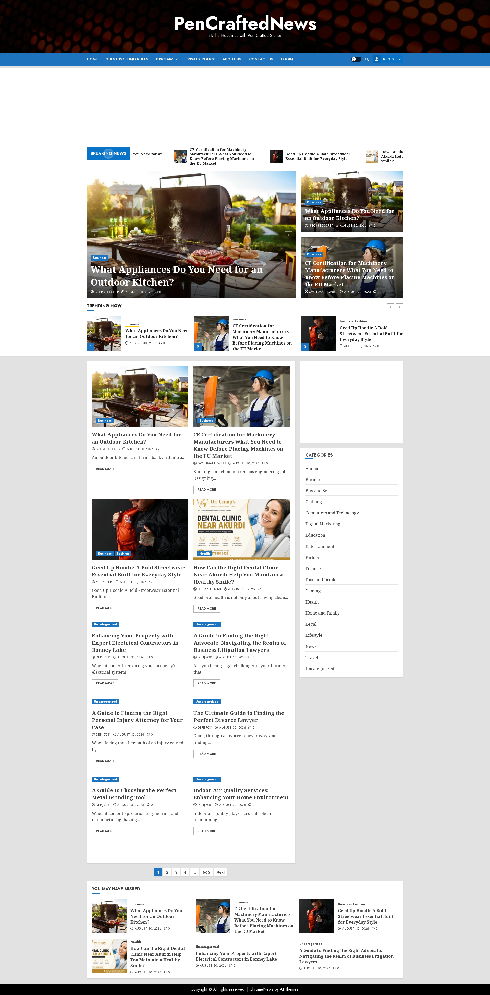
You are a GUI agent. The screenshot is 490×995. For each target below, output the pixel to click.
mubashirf (104, 582)
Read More (105, 468)
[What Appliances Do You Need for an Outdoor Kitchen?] (191, 234)
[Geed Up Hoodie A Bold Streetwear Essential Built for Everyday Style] (211, 333)
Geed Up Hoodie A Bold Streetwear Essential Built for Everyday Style (264, 333)
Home (92, 59)
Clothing (313, 502)
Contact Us (261, 59)
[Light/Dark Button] (356, 59)
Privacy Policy (200, 59)
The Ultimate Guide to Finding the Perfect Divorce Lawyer (238, 716)
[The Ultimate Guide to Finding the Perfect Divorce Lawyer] (241, 702)
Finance (313, 568)
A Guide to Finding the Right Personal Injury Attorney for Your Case (137, 720)
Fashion (254, 321)
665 (206, 872)
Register (392, 59)
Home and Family (322, 613)
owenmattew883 (323, 292)
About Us (232, 59)
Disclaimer (167, 59)
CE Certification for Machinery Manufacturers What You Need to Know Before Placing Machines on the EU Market (350, 274)
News (310, 646)
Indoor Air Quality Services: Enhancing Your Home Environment (241, 794)
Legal (310, 624)
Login (287, 59)
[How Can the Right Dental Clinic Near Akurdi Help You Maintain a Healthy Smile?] (318, 333)
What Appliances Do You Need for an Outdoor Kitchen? (177, 275)
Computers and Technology (332, 513)
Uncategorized (105, 624)
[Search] (367, 59)
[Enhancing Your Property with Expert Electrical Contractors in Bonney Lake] (140, 624)
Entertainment (319, 546)
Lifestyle (313, 635)
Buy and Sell (317, 491)
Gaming (313, 591)
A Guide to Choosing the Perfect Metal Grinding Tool (134, 794)
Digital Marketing (322, 524)
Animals (313, 468)
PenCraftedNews (245, 23)
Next (220, 872)
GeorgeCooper (107, 292)
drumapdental (210, 589)
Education (315, 535)
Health (345, 321)
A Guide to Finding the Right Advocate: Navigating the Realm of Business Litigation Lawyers (239, 642)
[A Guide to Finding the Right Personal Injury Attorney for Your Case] (140, 702)
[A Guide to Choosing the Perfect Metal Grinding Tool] (140, 779)
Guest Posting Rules (126, 59)
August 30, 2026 (139, 292)
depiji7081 (103, 658)
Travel (311, 657)
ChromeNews (261, 989)
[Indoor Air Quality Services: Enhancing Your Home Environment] (241, 779)
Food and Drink (320, 580)
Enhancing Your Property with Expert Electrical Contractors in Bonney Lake (135, 642)
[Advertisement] (245, 104)
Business (99, 257)
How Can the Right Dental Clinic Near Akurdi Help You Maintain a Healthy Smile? (370, 333)
